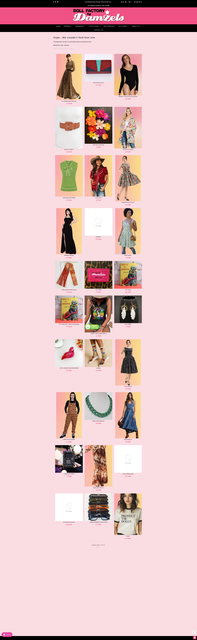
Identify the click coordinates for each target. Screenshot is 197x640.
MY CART (138, 2)
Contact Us (98, 30)
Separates (79, 26)
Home (58, 26)
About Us (135, 26)
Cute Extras (94, 26)
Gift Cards (122, 26)
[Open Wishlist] (194, 637)
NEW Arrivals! (109, 26)
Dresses (67, 26)
